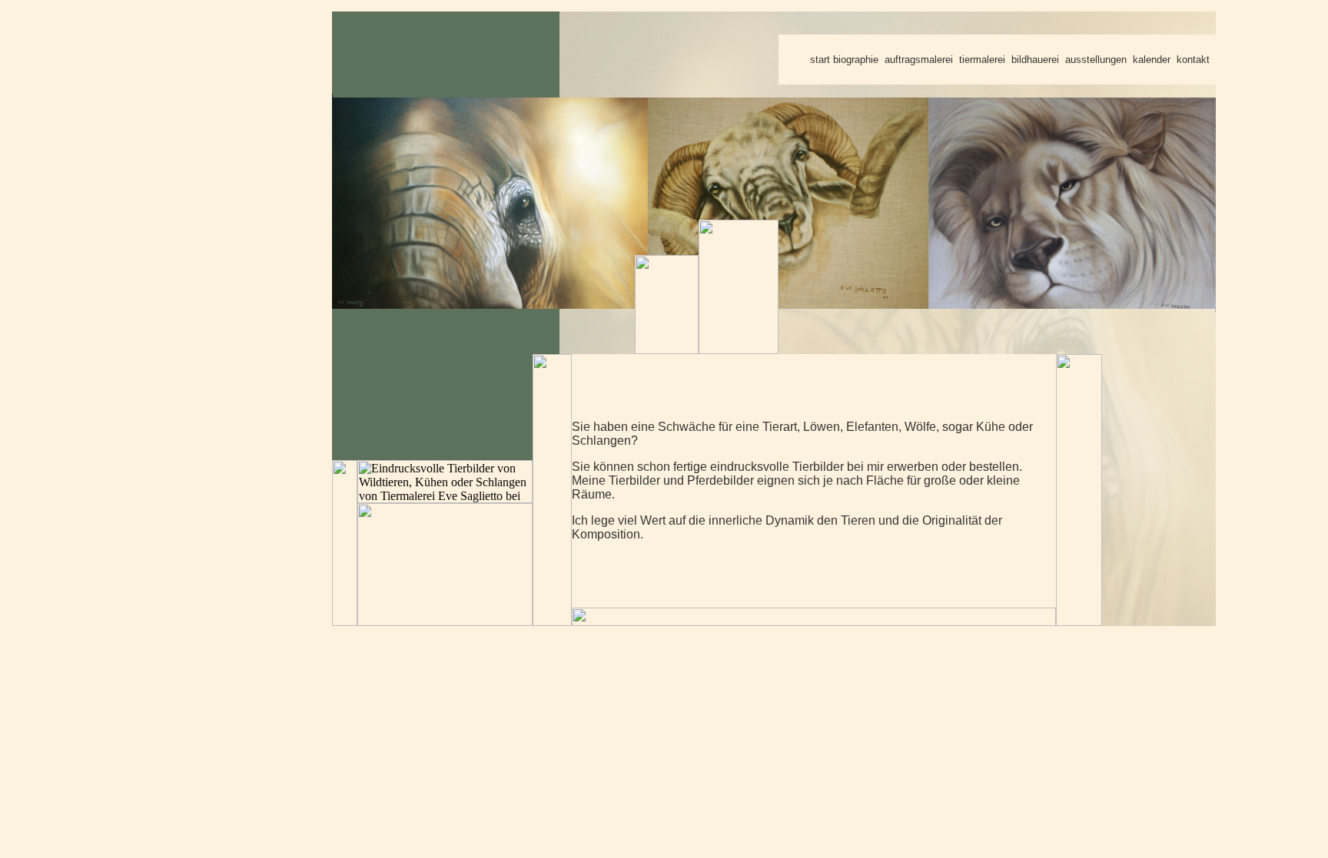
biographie (855, 59)
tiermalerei (982, 59)
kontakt (1193, 59)
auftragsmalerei (919, 59)
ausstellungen (1096, 59)
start (820, 59)
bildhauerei (1035, 59)
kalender (1151, 59)
